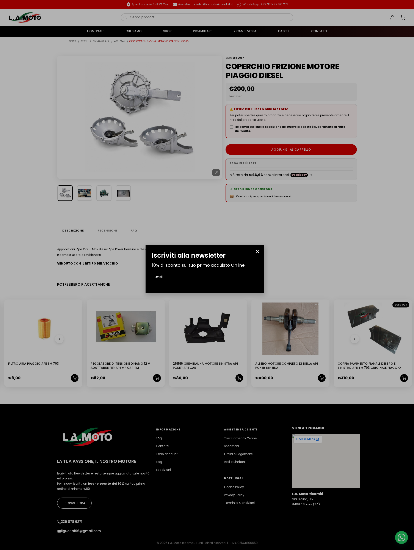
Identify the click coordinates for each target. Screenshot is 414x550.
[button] (258, 251)
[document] (207, 275)
